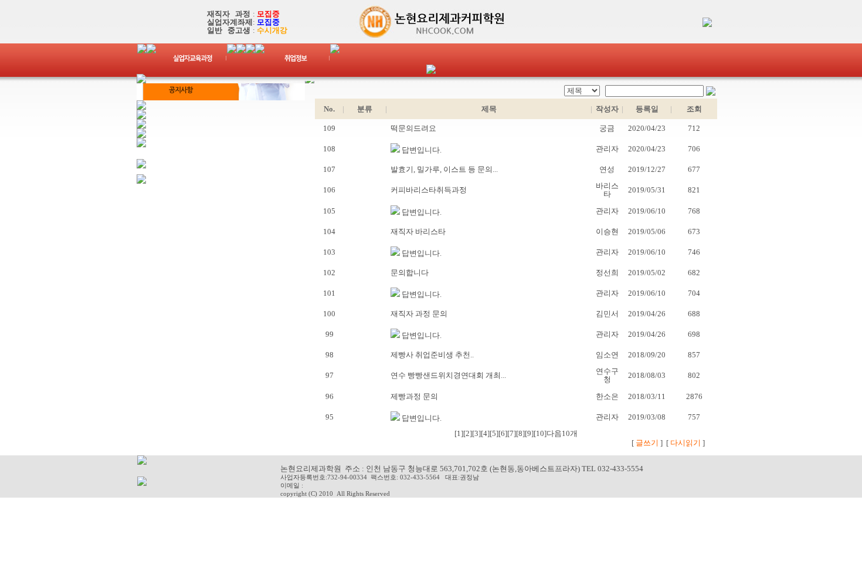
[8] (520, 433)
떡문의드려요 (411, 128)
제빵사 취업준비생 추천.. (430, 354)
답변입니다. (421, 150)
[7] (511, 433)
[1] (458, 433)
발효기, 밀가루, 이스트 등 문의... (442, 169)
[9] (529, 433)
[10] (540, 433)
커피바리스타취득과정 (427, 189)
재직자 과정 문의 (417, 313)
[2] (467, 433)
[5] (494, 433)
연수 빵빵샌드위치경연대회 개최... (446, 375)
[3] (476, 433)
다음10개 (562, 433)
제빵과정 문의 (412, 396)
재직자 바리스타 (416, 231)
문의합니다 (408, 272)
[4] (485, 433)
